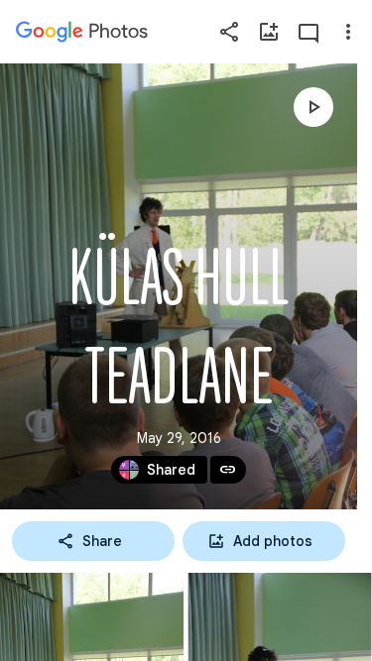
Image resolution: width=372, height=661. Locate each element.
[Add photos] (269, 32)
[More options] (348, 32)
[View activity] (308, 32)
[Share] (229, 32)
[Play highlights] (313, 107)
